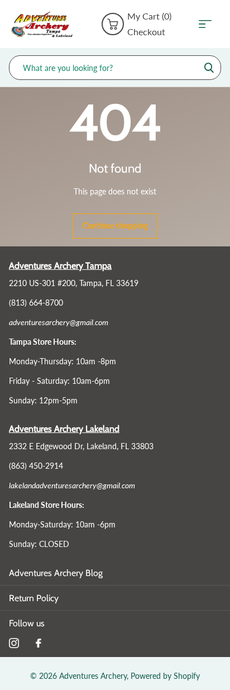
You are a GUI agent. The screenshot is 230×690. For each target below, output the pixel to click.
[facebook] (38, 643)
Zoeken (209, 67)
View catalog (209, 24)
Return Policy (34, 598)
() (149, 16)
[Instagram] (14, 643)
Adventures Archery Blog (56, 573)
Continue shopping (115, 225)
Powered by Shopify (165, 676)
